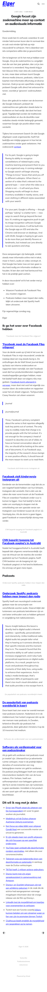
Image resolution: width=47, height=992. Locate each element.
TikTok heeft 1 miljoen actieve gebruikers (25, 869)
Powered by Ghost (23, 976)
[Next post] (43, 933)
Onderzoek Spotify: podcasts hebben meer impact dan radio (21, 595)
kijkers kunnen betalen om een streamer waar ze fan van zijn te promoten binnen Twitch (25, 913)
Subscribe (23, 958)
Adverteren (23, 965)
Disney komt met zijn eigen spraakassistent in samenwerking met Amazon (23, 877)
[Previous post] (4, 933)
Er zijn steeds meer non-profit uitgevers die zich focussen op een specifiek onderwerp (24, 840)
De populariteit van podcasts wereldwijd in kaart (20, 704)
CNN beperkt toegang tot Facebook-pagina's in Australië (21, 541)
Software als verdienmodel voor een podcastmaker (21, 748)
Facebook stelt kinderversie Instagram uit (19, 478)
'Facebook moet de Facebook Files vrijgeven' (23, 345)
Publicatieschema (23, 961)
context (17, 146)
